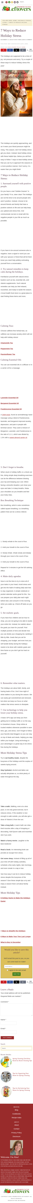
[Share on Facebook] (10, 50)
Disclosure (16, 1136)
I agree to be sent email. (17, 970)
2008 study (6, 415)
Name (3, 1020)
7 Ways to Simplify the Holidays (13, 931)
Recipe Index (16, 1118)
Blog (16, 1110)
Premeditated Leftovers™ (16, 8)
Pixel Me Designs (19, 1200)
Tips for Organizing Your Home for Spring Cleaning (21, 1074)
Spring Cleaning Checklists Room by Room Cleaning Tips (22, 1059)
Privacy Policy (16, 1133)
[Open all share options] (23, 50)
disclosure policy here (16, 47)
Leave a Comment (27, 39)
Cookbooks (16, 1114)
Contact (16, 1129)
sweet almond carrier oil (18, 437)
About (16, 1125)
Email (3, 1028)
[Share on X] (17, 50)
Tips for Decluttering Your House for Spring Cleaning (21, 1089)
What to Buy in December (11, 942)
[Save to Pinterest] (4, 50)
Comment (5, 1002)
